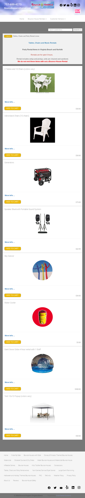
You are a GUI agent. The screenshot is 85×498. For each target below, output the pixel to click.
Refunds (48, 475)
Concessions (58, 465)
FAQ (40, 475)
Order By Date (16, 455)
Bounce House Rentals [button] (36, 19)
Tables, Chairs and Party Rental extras (16, 470)
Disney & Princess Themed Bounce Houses (58, 455)
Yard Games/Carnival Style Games (43, 470)
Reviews (16, 480)
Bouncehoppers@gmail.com (17, 8)
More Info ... (10, 102)
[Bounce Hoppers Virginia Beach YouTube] (68, 6)
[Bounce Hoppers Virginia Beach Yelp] (71, 6)
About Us (7, 480)
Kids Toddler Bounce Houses (41, 465)
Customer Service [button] (57, 19)
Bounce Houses (23, 465)
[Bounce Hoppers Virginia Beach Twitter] (64, 6)
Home (22, 19)
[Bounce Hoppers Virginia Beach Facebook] (61, 6)
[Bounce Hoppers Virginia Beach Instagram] (78, 6)
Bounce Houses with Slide (32, 455)
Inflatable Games (9, 465)
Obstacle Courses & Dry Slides (24, 460)
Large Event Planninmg (66, 470)
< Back (8, 36)
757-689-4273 (13, 4)
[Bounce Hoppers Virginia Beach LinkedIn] (75, 6)
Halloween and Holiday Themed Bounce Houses (20, 475)
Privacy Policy (71, 475)
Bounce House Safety (29, 480)
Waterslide (7, 460)
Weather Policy (59, 475)
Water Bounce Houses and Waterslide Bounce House (54, 460)
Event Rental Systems (63, 495)
